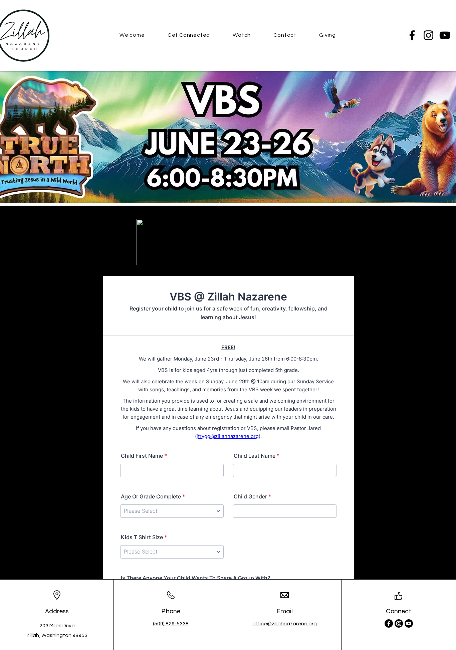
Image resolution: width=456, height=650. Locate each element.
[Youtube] (409, 623)
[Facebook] (412, 35)
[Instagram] (428, 35)
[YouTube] (444, 35)
